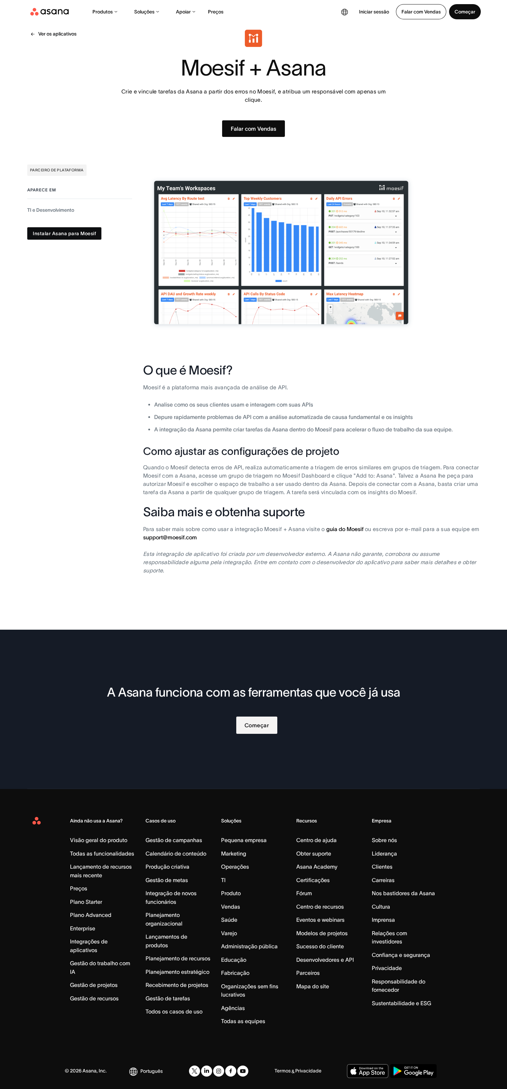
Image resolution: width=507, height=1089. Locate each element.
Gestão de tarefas (168, 998)
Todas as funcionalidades (102, 853)
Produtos (102, 11)
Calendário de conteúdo (176, 853)
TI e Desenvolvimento (50, 210)
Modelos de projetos (322, 933)
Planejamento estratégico (177, 972)
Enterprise (82, 928)
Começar (465, 11)
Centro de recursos (320, 906)
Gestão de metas (167, 880)
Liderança (384, 853)
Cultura (381, 906)
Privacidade (387, 968)
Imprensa (383, 920)
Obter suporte (313, 853)
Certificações (313, 880)
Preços (215, 11)
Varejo (229, 933)
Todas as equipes (243, 1021)
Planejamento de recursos (178, 958)
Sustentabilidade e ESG (401, 1003)
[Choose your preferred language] (344, 11)
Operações (235, 866)
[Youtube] (242, 1071)
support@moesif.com (170, 537)
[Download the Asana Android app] (413, 1071)
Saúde (229, 920)
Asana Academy (316, 866)
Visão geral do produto (98, 840)
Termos (283, 1070)
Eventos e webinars (320, 920)
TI (223, 880)
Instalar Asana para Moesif (64, 233)
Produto (231, 893)
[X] (194, 1071)
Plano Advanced (90, 915)
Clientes (382, 866)
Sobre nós (384, 840)
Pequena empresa (244, 840)
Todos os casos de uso (174, 1011)
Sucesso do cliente (320, 946)
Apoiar (183, 11)
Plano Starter (86, 902)
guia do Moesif (345, 529)
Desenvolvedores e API (325, 960)
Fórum (304, 893)
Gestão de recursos (94, 998)
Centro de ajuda (316, 840)
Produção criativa (167, 866)
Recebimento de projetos (177, 985)
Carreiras (383, 880)
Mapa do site (312, 986)
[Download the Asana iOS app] (367, 1071)
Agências (233, 1008)
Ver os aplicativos (57, 34)
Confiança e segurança (401, 955)
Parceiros (308, 973)
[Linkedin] (206, 1071)
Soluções (144, 11)
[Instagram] (218, 1071)
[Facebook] (230, 1071)
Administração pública (249, 946)
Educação (233, 960)
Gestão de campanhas (174, 840)
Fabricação (235, 973)
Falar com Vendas (421, 11)
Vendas (230, 906)
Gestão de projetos (94, 985)
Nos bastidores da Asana (403, 893)
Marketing (233, 853)
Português (151, 1071)
